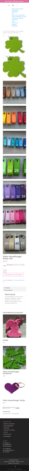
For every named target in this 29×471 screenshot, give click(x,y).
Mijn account (15, 22)
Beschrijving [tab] (7, 287)
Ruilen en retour (7, 434)
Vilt (12, 13)
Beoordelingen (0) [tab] (8, 290)
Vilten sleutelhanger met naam (19, 16)
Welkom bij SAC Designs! (17, 8)
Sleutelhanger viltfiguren (17, 18)
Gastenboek (14, 19)
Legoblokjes (14, 12)
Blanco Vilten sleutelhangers (18, 15)
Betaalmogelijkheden (8, 425)
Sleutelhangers (15, 10)
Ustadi (18, 469)
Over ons (6, 432)
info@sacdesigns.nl (9, 450)
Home (13, 21)
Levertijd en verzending (9, 430)
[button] (3, 35)
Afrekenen (14, 24)
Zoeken (17, 408)
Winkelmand (15, 26)
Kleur (4, 265)
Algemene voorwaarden (9, 423)
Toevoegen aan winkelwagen (13, 275)
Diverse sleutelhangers (10, 31)
